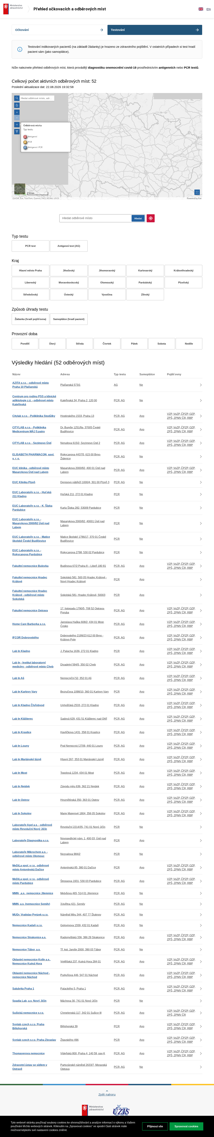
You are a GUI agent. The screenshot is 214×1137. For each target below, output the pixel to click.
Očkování (22, 30)
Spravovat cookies (186, 1126)
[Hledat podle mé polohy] (151, 218)
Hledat (138, 218)
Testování (118, 30)
